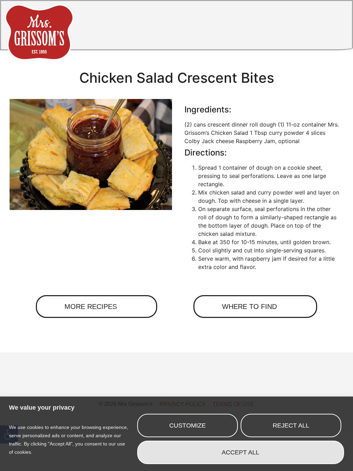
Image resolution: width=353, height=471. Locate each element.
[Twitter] (157, 384)
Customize (187, 425)
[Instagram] (176, 384)
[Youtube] (214, 384)
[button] (334, 27)
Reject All (291, 425)
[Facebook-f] (138, 384)
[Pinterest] (195, 384)
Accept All (240, 452)
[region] (176, 434)
